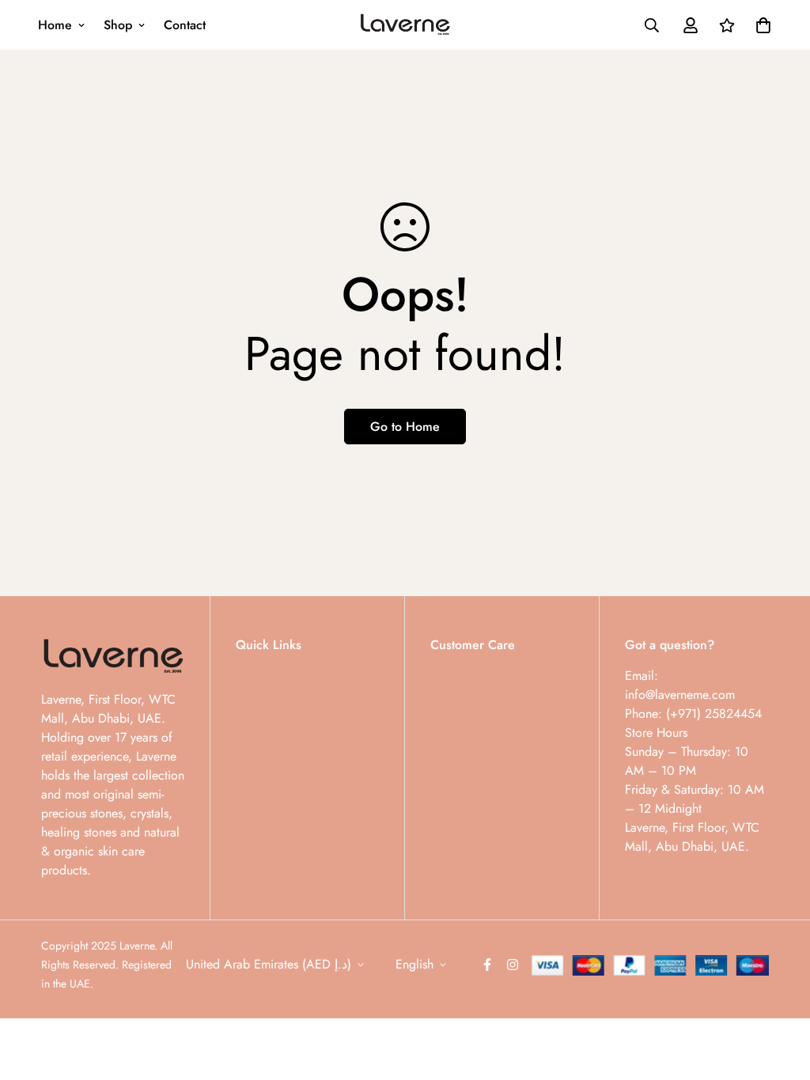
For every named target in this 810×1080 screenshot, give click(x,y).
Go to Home (405, 426)
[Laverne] (405, 25)
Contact (185, 25)
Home (55, 25)
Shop (118, 25)
